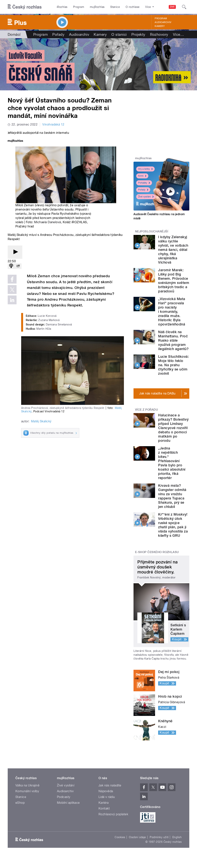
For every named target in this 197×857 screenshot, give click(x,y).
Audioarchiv (163, 22)
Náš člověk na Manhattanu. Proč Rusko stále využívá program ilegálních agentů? (173, 340)
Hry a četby (144, 169)
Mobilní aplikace (68, 803)
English (177, 837)
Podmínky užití (159, 837)
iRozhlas (62, 6)
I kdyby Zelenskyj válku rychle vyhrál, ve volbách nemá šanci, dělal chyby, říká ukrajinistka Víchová (173, 249)
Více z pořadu (146, 409)
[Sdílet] (18, 266)
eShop (20, 803)
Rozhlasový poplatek (113, 814)
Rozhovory (159, 34)
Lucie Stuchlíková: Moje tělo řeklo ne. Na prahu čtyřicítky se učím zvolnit (173, 364)
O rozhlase (133, 6)
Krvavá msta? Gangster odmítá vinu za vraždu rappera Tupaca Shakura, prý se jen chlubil (172, 496)
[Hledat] (184, 7)
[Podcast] (11, 266)
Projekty (138, 34)
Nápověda (105, 791)
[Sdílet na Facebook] (12, 279)
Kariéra (103, 803)
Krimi (141, 176)
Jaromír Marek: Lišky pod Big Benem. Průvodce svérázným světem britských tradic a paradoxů (173, 280)
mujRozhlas (97, 6)
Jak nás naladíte (109, 785)
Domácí (14, 34)
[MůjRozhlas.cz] (15, 141)
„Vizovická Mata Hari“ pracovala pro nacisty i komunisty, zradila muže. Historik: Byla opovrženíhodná (171, 311)
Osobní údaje (137, 837)
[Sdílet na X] (12, 289)
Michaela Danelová (47, 222)
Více (178, 34)
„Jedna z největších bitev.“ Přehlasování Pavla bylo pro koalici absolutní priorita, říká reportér (171, 463)
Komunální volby (27, 791)
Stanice (115, 6)
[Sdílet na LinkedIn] (12, 299)
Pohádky (142, 182)
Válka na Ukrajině (27, 785)
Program (78, 6)
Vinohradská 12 (53, 124)
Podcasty (63, 797)
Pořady (58, 34)
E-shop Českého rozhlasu (157, 552)
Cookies (120, 837)
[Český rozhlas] (25, 7)
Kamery (160, 26)
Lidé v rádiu (106, 797)
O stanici (119, 34)
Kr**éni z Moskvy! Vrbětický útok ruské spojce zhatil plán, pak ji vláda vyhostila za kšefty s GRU (173, 524)
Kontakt (104, 808)
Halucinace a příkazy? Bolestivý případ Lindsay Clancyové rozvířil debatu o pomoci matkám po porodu (173, 428)
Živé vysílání (144, 196)
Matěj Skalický (41, 421)
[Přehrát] (15, 252)
